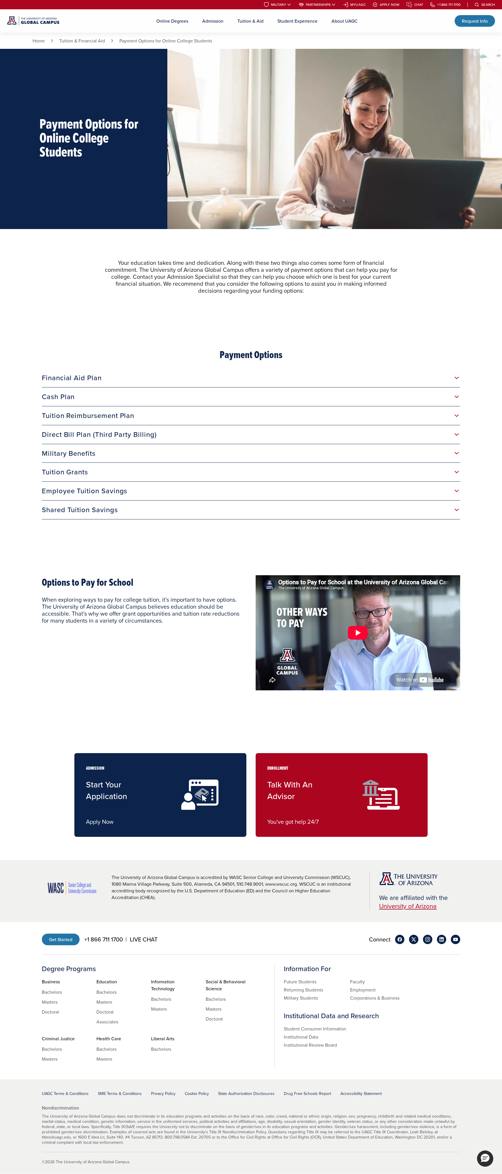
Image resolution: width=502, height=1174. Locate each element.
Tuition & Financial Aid (82, 40)
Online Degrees (172, 21)
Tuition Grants (65, 472)
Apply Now (389, 4)
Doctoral (50, 1012)
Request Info (475, 21)
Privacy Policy (163, 1093)
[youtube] (455, 939)
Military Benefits (69, 453)
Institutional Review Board (310, 1045)
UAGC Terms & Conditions (65, 1093)
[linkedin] (441, 939)
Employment (363, 990)
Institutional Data (301, 1037)
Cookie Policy (197, 1093)
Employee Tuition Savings (84, 491)
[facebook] (399, 939)
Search (488, 4)
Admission (212, 21)
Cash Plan (58, 396)
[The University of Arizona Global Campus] (33, 21)
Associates (107, 1021)
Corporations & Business (374, 998)
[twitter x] (413, 939)
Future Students (300, 981)
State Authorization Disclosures (246, 1093)
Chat (418, 4)
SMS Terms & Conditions (120, 1093)
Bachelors (52, 992)
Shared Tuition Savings (80, 509)
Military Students (301, 998)
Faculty (357, 981)
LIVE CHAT (143, 939)
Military (278, 4)
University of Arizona (408, 905)
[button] (485, 1158)
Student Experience (297, 21)
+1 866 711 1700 (448, 4)
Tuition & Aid (250, 21)
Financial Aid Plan (72, 378)
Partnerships (318, 4)
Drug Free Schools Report (307, 1093)
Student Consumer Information (315, 1028)
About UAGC (344, 21)
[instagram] (427, 939)
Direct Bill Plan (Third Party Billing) (99, 434)
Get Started (60, 939)
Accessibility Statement (361, 1093)
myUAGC (358, 4)
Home (39, 40)
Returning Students (303, 990)
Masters (50, 1002)
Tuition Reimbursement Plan (88, 415)
